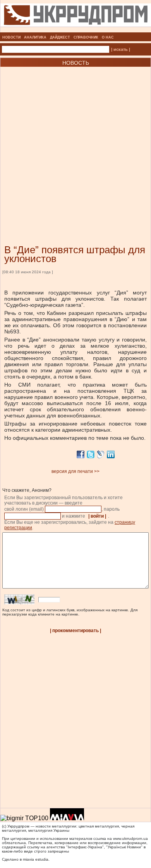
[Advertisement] (75, 144)
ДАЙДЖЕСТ (60, 37)
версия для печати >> (75, 471)
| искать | (120, 49)
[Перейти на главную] (75, 30)
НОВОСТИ (11, 37)
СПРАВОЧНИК (86, 37)
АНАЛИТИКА (35, 37)
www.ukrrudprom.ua (130, 838)
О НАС (108, 37)
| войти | (97, 516)
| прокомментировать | (75, 630)
